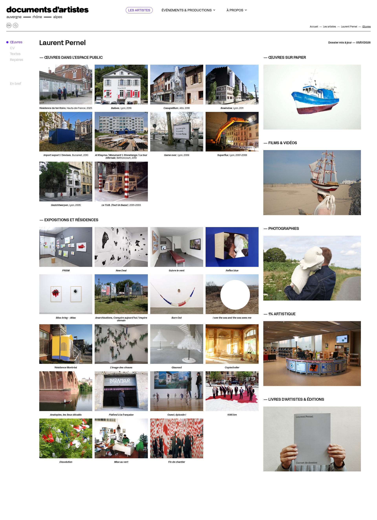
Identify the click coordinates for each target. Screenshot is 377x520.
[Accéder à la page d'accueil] (47, 12)
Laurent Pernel (62, 42)
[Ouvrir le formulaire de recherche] (15, 25)
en (8, 25)
